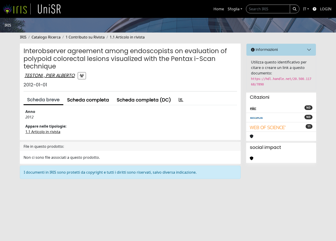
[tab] (181, 100)
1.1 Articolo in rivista (127, 37)
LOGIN (325, 8)
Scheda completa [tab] (88, 100)
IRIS (23, 37)
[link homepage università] (49, 8)
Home (218, 8)
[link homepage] (17, 8)
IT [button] (304, 8)
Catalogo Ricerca (46, 37)
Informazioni (266, 49)
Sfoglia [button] (234, 8)
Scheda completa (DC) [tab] (144, 100)
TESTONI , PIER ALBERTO (49, 75)
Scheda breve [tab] (43, 99)
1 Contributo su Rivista (85, 37)
